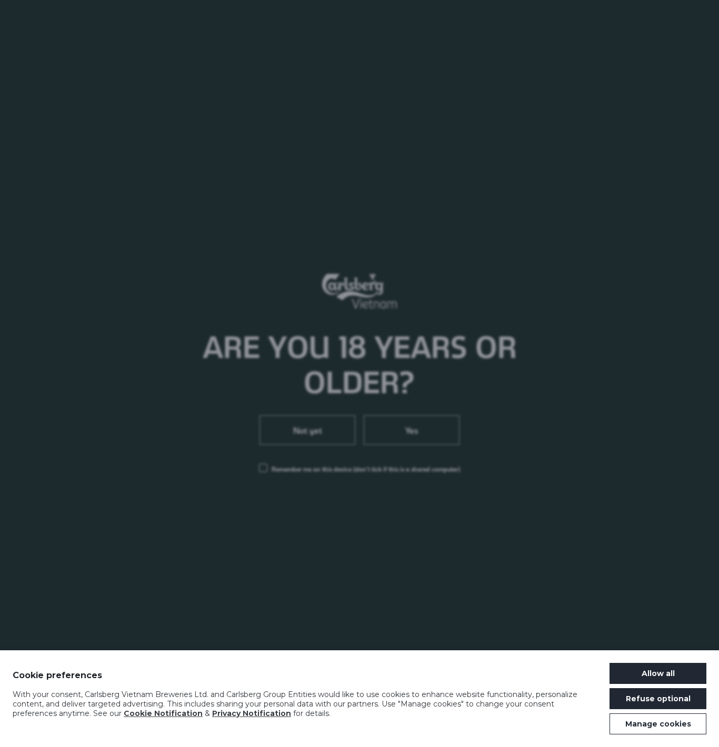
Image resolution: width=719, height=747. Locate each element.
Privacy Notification (251, 713)
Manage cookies (658, 724)
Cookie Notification (163, 713)
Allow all (658, 673)
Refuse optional (658, 698)
